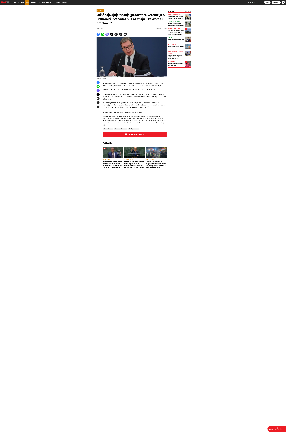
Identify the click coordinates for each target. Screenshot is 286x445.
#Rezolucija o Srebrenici (120, 129)
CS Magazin (49, 2)
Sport (43, 2)
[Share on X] (111, 34)
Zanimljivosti (57, 2)
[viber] (107, 34)
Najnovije (271, 429)
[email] (116, 34)
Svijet (27, 2)
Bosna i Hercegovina (19, 2)
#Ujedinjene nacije (133, 129)
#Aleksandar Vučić (108, 129)
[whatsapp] (102, 34)
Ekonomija (33, 2)
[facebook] (98, 34)
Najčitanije (277, 429)
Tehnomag (64, 2)
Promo (38, 2)
